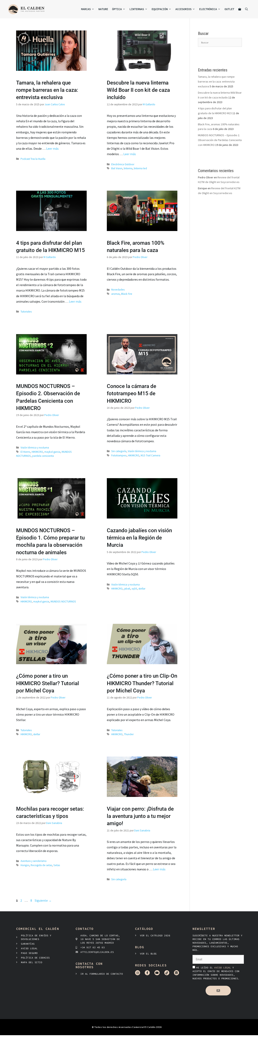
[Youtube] (156, 972)
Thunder (129, 734)
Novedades (118, 289)
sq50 (134, 588)
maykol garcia (52, 452)
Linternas (136, 9)
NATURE (103, 9)
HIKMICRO (37, 452)
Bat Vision (116, 168)
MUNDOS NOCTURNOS (63, 601)
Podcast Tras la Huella (33, 159)
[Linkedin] (176, 972)
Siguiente (43, 900)
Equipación (160, 9)
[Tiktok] (166, 972)
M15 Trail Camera (150, 455)
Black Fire (126, 294)
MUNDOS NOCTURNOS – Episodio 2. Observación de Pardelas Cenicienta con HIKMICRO (220, 140)
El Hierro (25, 452)
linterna (128, 168)
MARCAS (86, 9)
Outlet (229, 9)
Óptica (117, 9)
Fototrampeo (119, 455)
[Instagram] (137, 972)
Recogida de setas (41, 865)
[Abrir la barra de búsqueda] (246, 9)
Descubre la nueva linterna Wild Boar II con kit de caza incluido (138, 90)
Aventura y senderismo (34, 861)
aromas (115, 294)
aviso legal (223, 967)
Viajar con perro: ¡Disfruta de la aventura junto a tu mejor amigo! (140, 816)
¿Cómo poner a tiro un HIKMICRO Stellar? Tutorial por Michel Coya (47, 683)
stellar (141, 588)
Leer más (52, 148)
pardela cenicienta (43, 456)
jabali (127, 588)
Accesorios (183, 9)
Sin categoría (118, 451)
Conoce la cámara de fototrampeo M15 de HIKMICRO (131, 393)
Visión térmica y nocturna (35, 447)
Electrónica (208, 9)
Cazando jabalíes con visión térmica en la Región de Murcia (139, 537)
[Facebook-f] (147, 972)
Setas (56, 865)
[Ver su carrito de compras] (239, 9)
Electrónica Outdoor (122, 164)
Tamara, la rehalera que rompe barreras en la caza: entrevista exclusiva (47, 90)
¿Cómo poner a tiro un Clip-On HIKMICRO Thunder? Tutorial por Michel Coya (142, 683)
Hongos (25, 865)
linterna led (140, 168)
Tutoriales (26, 311)
